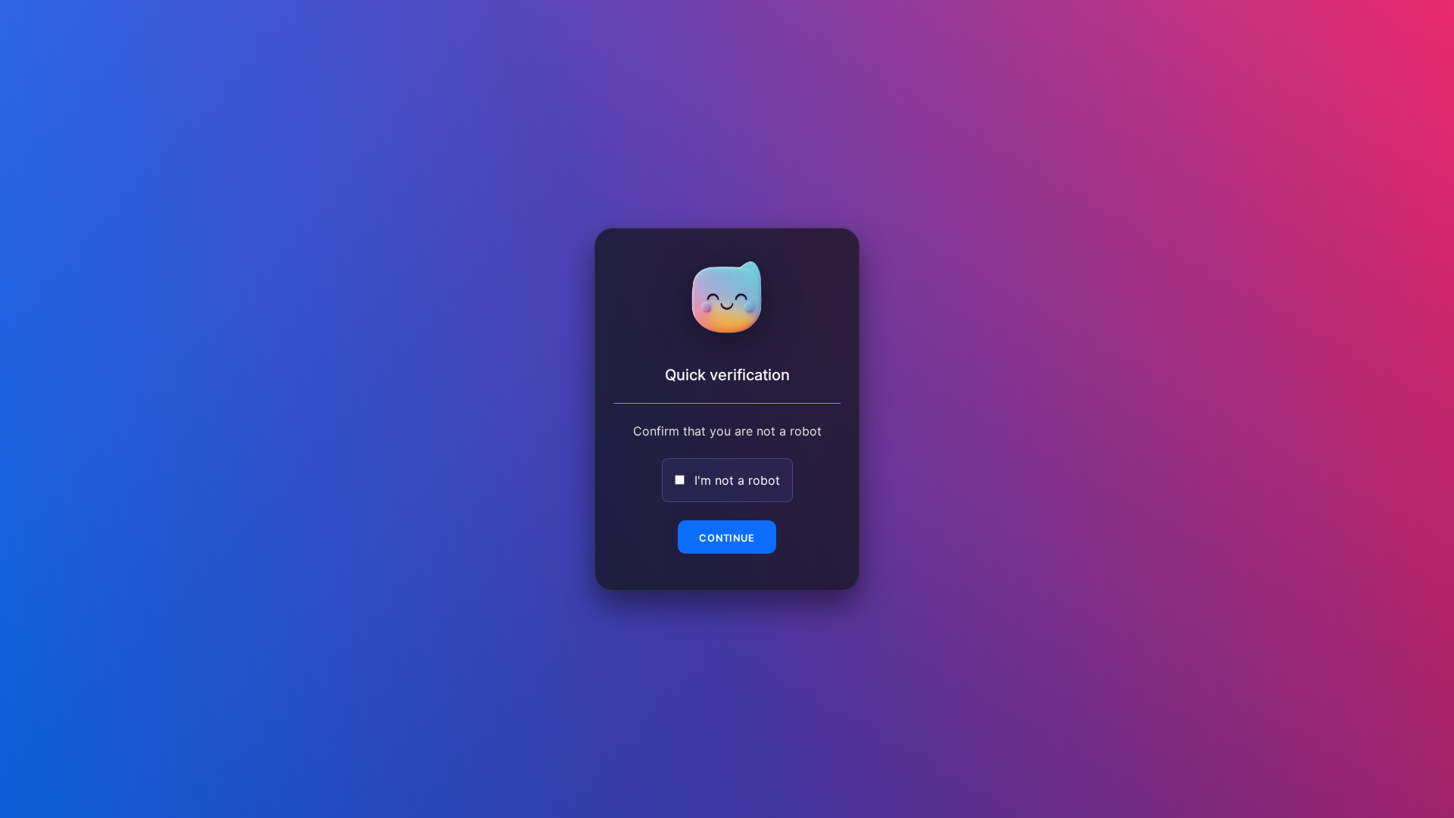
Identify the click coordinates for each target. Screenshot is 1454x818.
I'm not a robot (737, 480)
